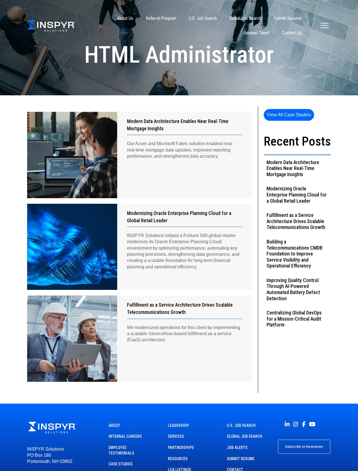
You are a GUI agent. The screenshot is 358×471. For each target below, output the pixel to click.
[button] (289, 115)
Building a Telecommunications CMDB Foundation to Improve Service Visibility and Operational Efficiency (294, 254)
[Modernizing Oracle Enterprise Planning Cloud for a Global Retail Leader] (72, 247)
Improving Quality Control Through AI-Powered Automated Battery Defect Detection (293, 289)
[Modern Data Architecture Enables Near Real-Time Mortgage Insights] (72, 155)
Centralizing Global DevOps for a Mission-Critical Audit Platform (294, 319)
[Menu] (324, 25)
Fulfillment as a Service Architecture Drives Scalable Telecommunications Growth (296, 221)
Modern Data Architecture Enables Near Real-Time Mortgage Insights (293, 168)
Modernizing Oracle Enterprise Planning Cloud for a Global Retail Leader (297, 194)
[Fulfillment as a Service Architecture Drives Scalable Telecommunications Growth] (72, 338)
